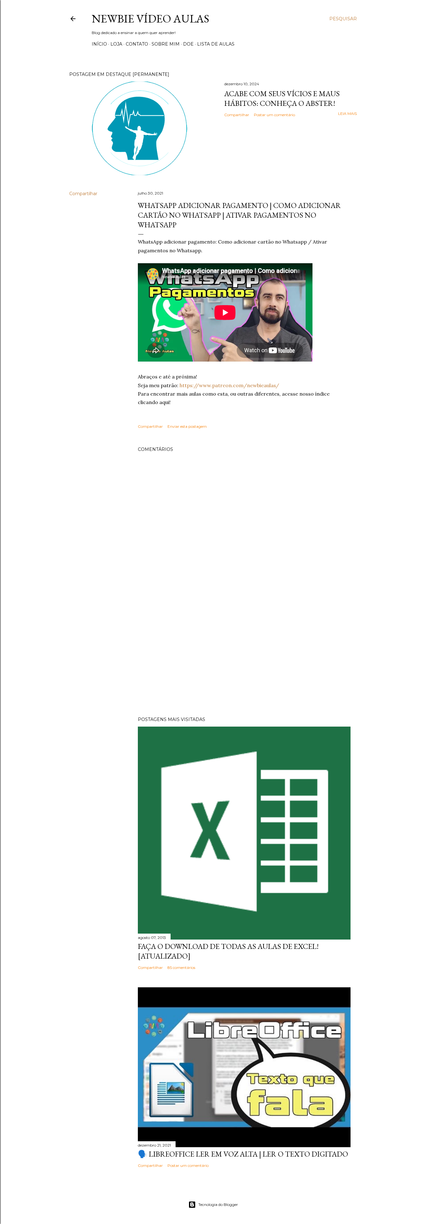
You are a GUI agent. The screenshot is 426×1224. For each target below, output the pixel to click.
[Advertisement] (244, 657)
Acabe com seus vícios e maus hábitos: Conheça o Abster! (282, 98)
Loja (116, 44)
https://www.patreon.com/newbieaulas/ (229, 385)
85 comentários (181, 967)
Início (99, 44)
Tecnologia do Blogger (218, 1204)
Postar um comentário (274, 114)
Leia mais (347, 113)
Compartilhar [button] (236, 114)
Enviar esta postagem (187, 426)
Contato (137, 44)
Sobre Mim (166, 44)
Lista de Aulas (216, 44)
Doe (188, 44)
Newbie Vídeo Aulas (150, 18)
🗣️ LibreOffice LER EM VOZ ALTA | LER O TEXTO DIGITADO (243, 1154)
